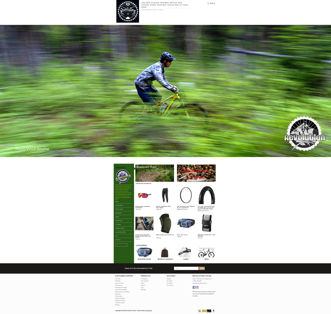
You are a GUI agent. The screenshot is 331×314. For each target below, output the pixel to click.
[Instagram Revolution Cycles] (197, 287)
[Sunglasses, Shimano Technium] (144, 195)
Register (169, 278)
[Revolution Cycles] (127, 12)
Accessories (155, 3)
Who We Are (118, 285)
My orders (169, 281)
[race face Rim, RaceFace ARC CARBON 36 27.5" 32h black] (186, 195)
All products (121, 245)
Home (144, 3)
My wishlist (170, 285)
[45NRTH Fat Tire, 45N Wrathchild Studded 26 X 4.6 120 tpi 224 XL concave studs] (207, 195)
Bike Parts (173, 3)
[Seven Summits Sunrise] (165, 91)
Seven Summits (119, 283)
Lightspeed (148, 310)
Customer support (120, 302)
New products (144, 281)
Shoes (180, 3)
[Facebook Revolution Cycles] (194, 287)
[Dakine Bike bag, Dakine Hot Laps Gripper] (207, 223)
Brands (144, 7)
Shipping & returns (120, 300)
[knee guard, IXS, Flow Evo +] (165, 223)
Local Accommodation (121, 289)
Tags (142, 287)
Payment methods (120, 298)
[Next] (327, 92)
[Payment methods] (199, 310)
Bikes (148, 3)
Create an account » (153, 9)
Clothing (153, 5)
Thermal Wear (162, 5)
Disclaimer (118, 294)
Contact (185, 5)
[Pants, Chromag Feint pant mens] (165, 195)
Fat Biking (117, 281)
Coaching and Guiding (121, 287)
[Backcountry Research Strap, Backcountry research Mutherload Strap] (144, 223)
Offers (142, 283)
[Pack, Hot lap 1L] (186, 223)
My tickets (169, 283)
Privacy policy (118, 296)
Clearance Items (173, 5)
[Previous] (4, 92)
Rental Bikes (164, 3)
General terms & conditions (122, 291)
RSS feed (143, 289)
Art (181, 5)
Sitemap (117, 305)
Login (143, 9)
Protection (145, 5)
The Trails (117, 278)
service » (161, 9)
